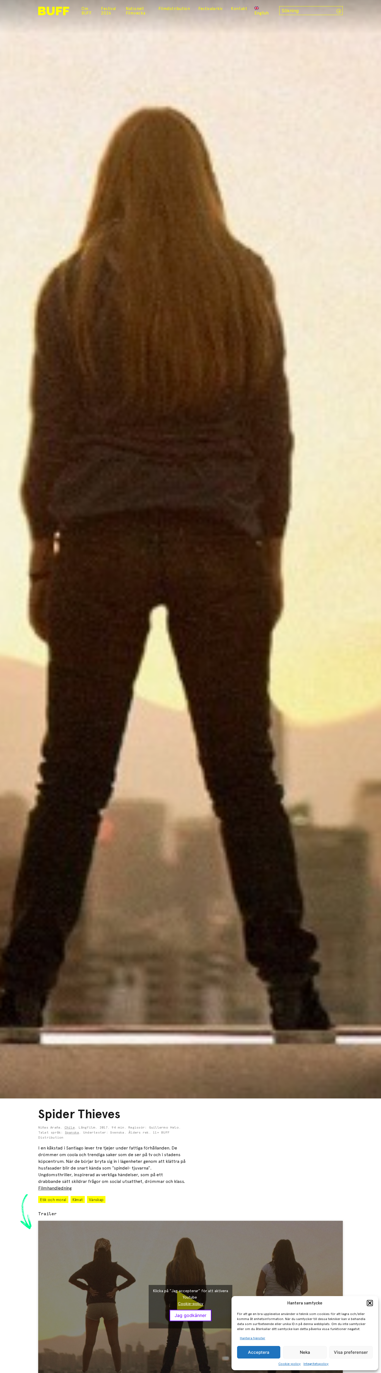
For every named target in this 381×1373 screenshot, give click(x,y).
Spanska (72, 1132)
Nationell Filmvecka (135, 10)
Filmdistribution (174, 8)
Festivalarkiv (210, 8)
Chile (69, 1127)
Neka (305, 1352)
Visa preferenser (351, 1352)
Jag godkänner (190, 1315)
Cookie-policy (289, 1364)
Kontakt (239, 8)
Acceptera (258, 1352)
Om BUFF (86, 10)
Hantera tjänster (252, 1338)
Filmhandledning (55, 1188)
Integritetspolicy (316, 1364)
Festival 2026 (108, 10)
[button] (370, 1303)
